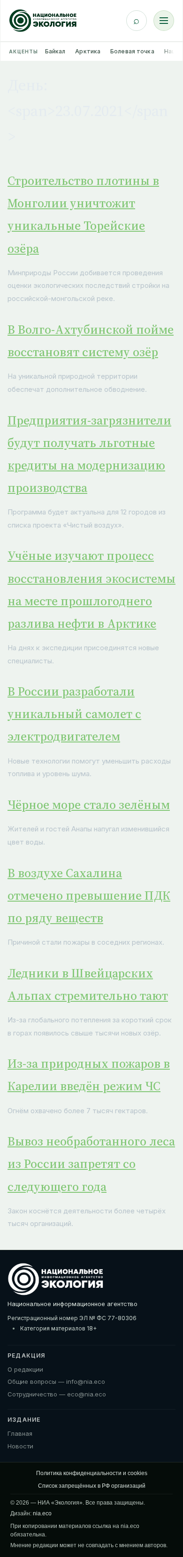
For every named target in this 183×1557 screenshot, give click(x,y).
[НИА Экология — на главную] (43, 20)
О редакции (25, 1369)
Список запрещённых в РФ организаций (91, 1486)
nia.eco (42, 1513)
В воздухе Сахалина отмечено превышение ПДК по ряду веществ (89, 895)
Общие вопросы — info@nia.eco (56, 1381)
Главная (20, 1433)
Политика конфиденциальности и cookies (91, 1473)
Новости (20, 1446)
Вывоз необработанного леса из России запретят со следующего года (91, 1164)
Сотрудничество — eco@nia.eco (57, 1394)
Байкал (55, 51)
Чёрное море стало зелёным (89, 804)
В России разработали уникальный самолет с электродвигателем (74, 714)
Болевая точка (132, 51)
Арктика (87, 51)
